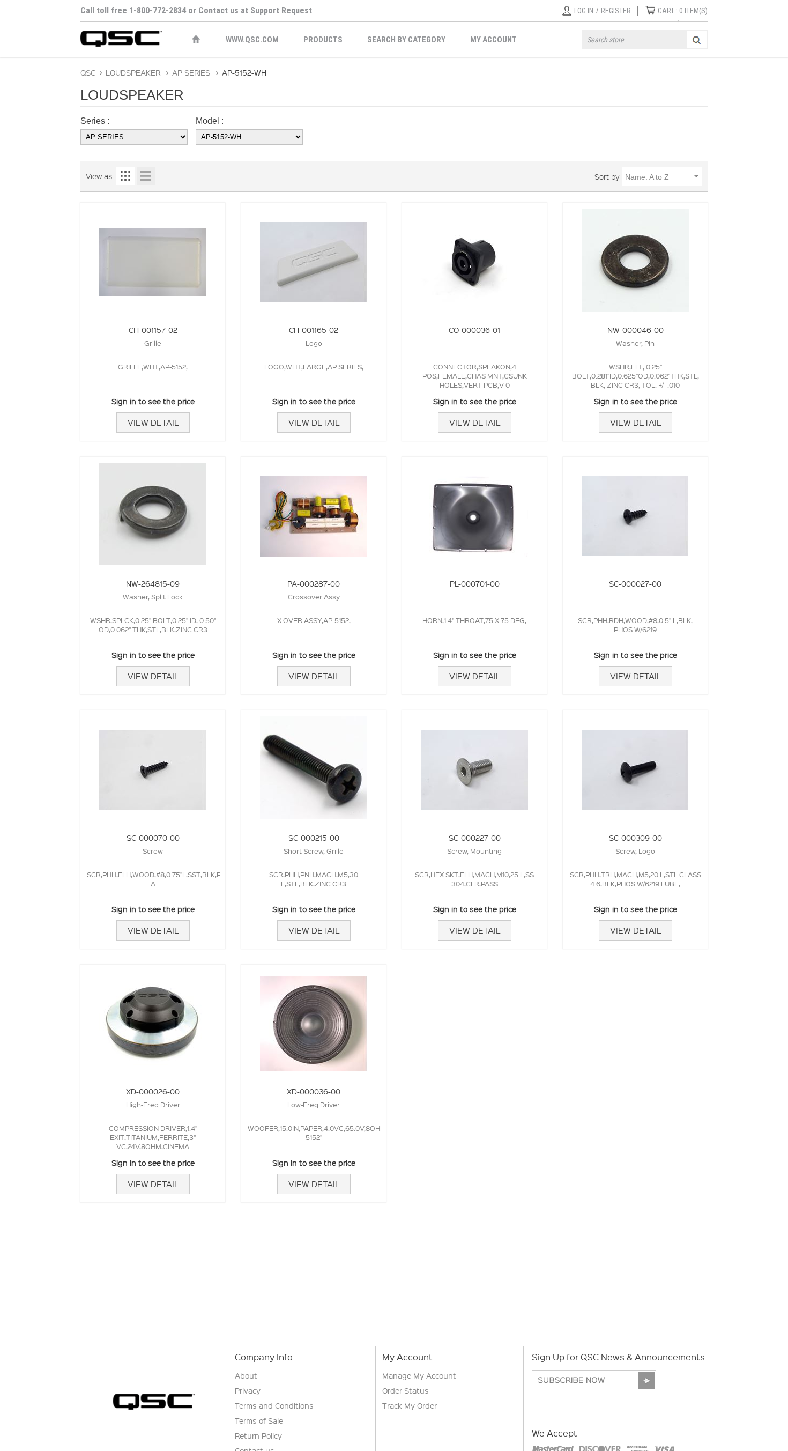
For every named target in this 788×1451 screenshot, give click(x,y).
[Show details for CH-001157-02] (152, 257)
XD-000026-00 (153, 1091)
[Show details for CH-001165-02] (313, 257)
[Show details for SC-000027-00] (635, 511)
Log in (583, 10)
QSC (87, 72)
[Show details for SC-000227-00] (474, 764)
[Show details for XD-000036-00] (313, 1019)
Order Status (405, 1390)
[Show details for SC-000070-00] (152, 764)
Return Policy (258, 1435)
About (246, 1375)
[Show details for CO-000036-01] (474, 257)
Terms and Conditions (274, 1405)
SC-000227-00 (475, 837)
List (146, 176)
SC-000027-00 (635, 583)
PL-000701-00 (475, 583)
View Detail (153, 422)
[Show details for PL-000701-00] (474, 511)
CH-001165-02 (313, 330)
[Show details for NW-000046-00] (635, 257)
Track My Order (409, 1405)
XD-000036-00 (313, 1091)
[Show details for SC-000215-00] (313, 764)
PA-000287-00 (313, 583)
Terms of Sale (259, 1420)
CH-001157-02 (153, 330)
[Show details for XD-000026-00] (152, 1019)
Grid (125, 176)
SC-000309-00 (635, 837)
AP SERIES (191, 72)
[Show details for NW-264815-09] (152, 511)
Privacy (248, 1390)
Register (616, 10)
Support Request (281, 10)
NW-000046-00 (635, 330)
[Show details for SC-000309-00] (635, 764)
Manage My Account (419, 1375)
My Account (493, 40)
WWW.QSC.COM (252, 40)
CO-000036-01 (474, 330)
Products (323, 40)
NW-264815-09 (153, 583)
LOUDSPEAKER (133, 72)
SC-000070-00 (153, 837)
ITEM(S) (683, 10)
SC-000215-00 (313, 837)
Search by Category (406, 40)
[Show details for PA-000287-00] (313, 511)
